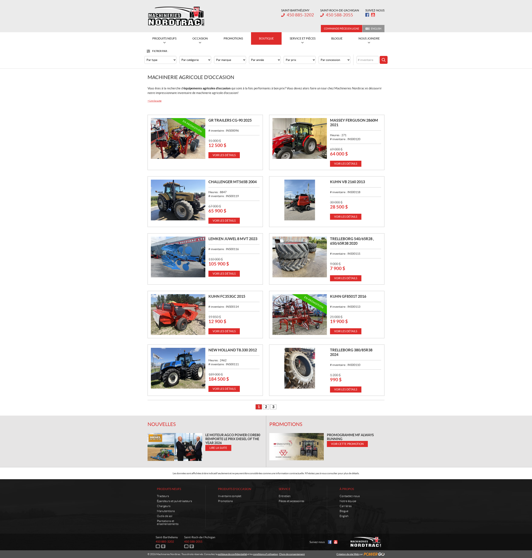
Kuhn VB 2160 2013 (347, 182)
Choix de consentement (292, 554)
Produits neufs (169, 489)
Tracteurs (163, 496)
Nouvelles (162, 424)
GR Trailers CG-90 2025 (230, 120)
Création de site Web (347, 554)
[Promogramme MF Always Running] (296, 446)
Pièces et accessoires (291, 501)
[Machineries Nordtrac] (176, 16)
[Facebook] (367, 15)
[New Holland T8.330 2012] (178, 368)
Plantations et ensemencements (168, 522)
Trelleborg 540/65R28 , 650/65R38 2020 (352, 241)
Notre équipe (348, 501)
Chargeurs (163, 506)
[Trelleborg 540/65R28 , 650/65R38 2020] (299, 257)
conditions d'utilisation (265, 554)
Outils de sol (164, 516)
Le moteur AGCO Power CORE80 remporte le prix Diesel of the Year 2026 (232, 439)
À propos (347, 489)
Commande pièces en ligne (341, 28)
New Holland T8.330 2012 (232, 350)
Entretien (285, 496)
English (376, 28)
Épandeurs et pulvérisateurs (174, 501)
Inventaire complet (229, 496)
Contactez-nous (350, 496)
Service (284, 489)
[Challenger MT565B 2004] (178, 200)
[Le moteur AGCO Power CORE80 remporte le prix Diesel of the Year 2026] (175, 447)
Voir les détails (224, 155)
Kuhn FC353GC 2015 (226, 296)
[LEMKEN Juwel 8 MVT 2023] (178, 257)
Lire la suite (154, 100)
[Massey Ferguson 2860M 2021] (299, 138)
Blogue (344, 511)
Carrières (346, 506)
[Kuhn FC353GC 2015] (178, 314)
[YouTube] (373, 15)
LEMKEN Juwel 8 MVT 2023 (232, 239)
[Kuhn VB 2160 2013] (299, 200)
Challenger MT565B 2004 (232, 182)
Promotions (285, 424)
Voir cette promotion (347, 444)
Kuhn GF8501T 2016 (348, 296)
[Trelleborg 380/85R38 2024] (299, 368)
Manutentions (166, 511)
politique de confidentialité (232, 554)
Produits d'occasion (234, 489)
